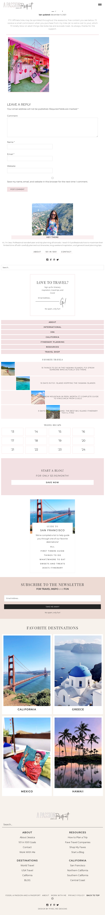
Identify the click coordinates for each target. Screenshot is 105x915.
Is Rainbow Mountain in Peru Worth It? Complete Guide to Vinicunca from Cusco (68, 397)
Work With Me (27, 852)
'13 (12, 431)
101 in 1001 (51, 252)
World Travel (27, 865)
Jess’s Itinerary (52, 568)
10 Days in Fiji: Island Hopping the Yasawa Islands (67, 383)
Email (10, 154)
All (52, 547)
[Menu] (99, 4)
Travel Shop (52, 352)
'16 (83, 431)
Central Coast (77, 880)
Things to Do (52, 555)
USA (52, 332)
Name (11, 142)
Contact (66, 252)
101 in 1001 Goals (27, 842)
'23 (60, 449)
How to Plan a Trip (78, 837)
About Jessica (27, 837)
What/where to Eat (52, 559)
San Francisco (77, 865)
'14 (36, 431)
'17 (12, 440)
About (37, 252)
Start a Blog (77, 852)
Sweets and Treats (52, 564)
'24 (83, 449)
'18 (36, 440)
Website (11, 166)
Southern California (77, 875)
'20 (83, 440)
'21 (12, 449)
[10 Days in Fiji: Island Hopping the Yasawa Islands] (23, 383)
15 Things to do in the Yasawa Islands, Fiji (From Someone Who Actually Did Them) (68, 369)
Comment (12, 115)
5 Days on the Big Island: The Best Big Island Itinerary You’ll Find (68, 412)
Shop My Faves (77, 847)
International (52, 327)
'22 (36, 449)
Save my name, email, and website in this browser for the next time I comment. (47, 181)
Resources (52, 347)
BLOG (27, 880)
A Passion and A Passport (18, 5)
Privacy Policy (76, 895)
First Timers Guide (53, 551)
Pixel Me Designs (58, 909)
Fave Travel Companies (77, 842)
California (52, 337)
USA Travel (27, 870)
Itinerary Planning (53, 342)
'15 (59, 431)
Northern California (77, 870)
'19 (59, 440)
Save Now (52, 482)
